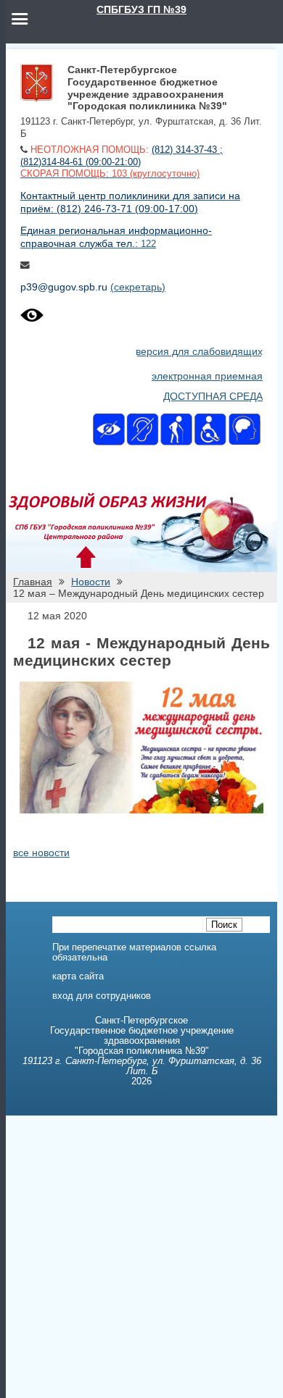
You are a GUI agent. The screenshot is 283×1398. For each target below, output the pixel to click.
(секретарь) (137, 287)
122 (148, 244)
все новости (41, 852)
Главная (32, 581)
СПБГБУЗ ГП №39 (141, 9)
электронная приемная (207, 376)
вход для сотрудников (101, 996)
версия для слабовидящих (199, 351)
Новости (90, 581)
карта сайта (78, 976)
